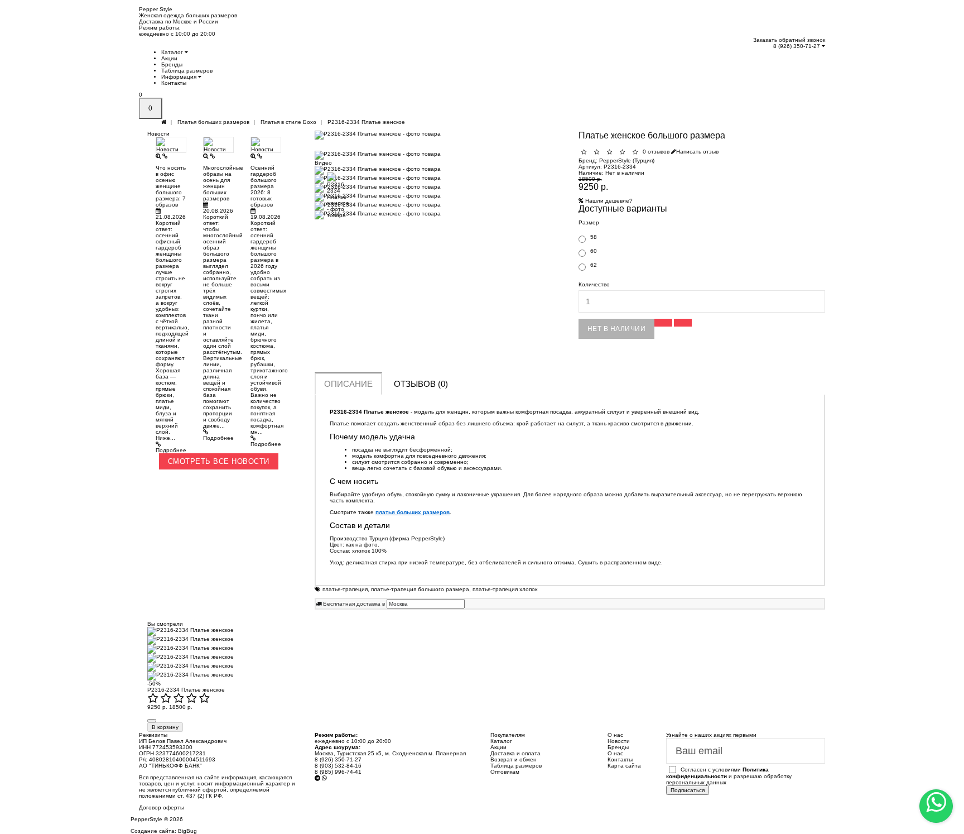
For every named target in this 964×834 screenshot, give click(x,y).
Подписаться (688, 790)
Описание (348, 384)
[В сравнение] (683, 323)
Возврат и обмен (513, 759)
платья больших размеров (412, 512)
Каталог (173, 52)
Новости (619, 741)
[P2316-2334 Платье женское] (438, 135)
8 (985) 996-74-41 (338, 772)
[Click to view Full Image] (159, 156)
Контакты (173, 83)
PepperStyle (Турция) (626, 160)
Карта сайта (624, 766)
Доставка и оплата (515, 753)
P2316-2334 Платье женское (186, 690)
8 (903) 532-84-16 (338, 766)
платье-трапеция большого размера (420, 589)
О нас (615, 753)
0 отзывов (656, 151)
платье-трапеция (345, 589)
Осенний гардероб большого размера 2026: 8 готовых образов (263, 186)
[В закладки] (663, 323)
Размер (589, 222)
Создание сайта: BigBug (164, 831)
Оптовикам (504, 772)
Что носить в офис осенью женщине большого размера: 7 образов (171, 186)
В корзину (165, 727)
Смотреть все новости (218, 461)
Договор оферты (161, 807)
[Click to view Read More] (164, 156)
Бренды (171, 64)
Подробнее (171, 450)
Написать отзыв (697, 151)
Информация (179, 77)
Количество (594, 284)
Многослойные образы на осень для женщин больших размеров (223, 183)
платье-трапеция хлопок (505, 589)
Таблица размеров (187, 71)
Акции (169, 58)
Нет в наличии (616, 329)
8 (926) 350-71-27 (797, 46)
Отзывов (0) (421, 384)
